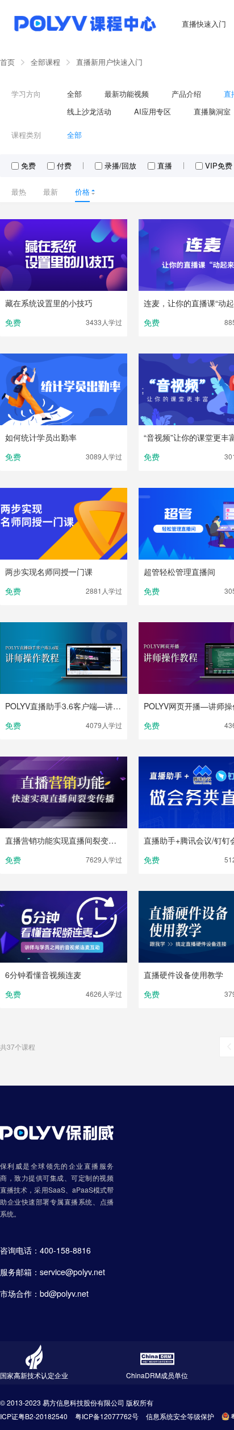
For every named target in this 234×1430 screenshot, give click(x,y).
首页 (7, 61)
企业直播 (84, 1165)
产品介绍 (186, 93)
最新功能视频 (127, 93)
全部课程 (45, 61)
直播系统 (78, 1201)
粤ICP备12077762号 (107, 1416)
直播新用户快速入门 (109, 61)
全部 (74, 93)
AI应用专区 (152, 111)
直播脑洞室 (212, 111)
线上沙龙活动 (89, 111)
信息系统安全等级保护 (180, 1416)
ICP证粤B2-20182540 (34, 1416)
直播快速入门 (204, 23)
